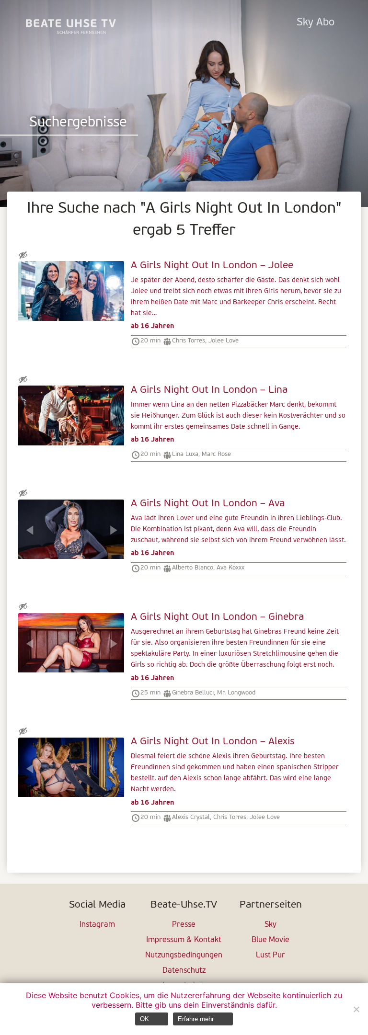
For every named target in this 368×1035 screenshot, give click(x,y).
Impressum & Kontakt (183, 940)
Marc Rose (216, 454)
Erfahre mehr (196, 1019)
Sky (270, 925)
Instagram (97, 925)
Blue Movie (270, 940)
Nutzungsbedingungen (183, 955)
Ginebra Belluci (193, 693)
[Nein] (356, 1009)
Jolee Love (223, 341)
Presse (184, 925)
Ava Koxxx (230, 568)
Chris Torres (188, 341)
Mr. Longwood (236, 693)
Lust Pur (270, 955)
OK (144, 1019)
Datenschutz (184, 971)
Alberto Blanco (192, 568)
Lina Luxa (185, 454)
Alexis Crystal (191, 817)
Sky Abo (315, 23)
